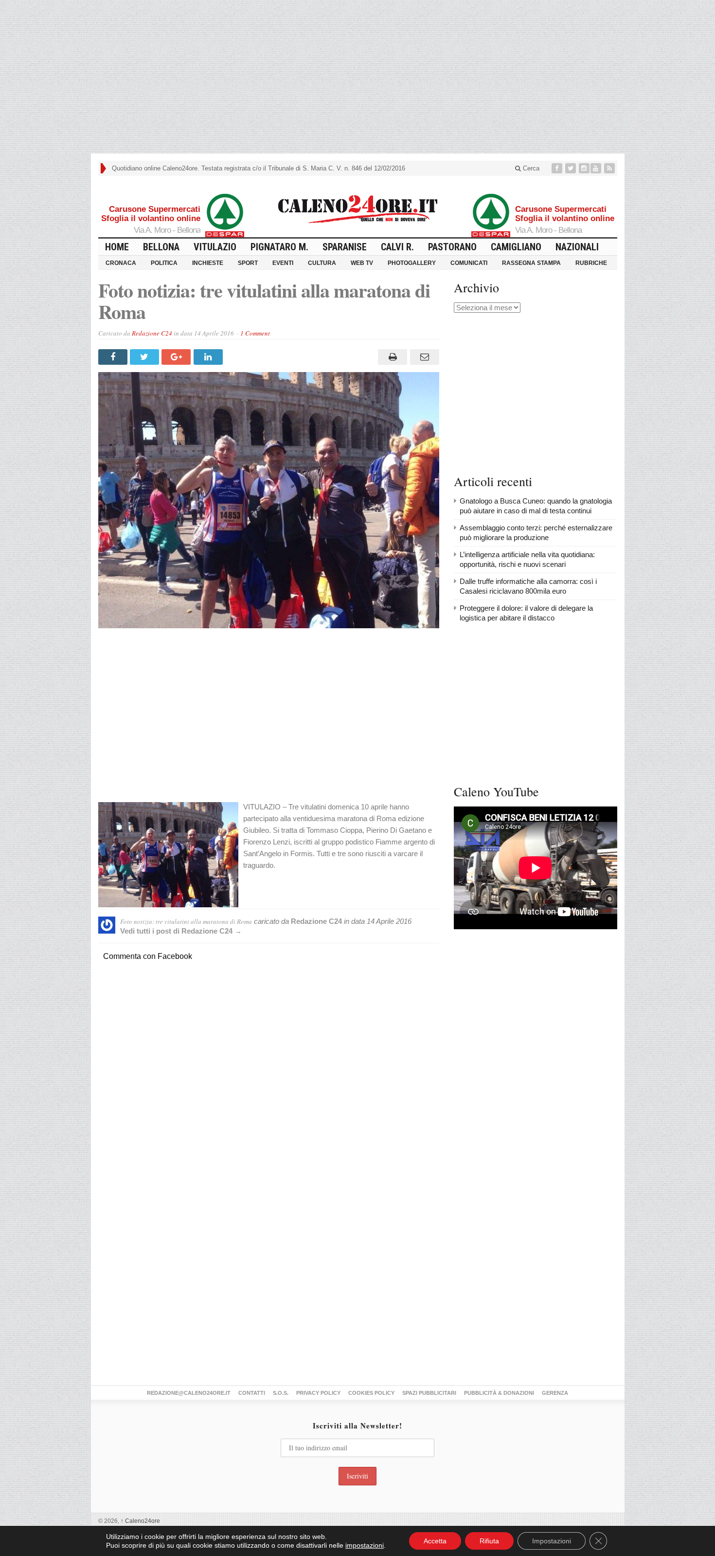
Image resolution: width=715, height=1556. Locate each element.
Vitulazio (215, 247)
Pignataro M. (279, 247)
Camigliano (516, 247)
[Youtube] (597, 168)
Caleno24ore (140, 1521)
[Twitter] (571, 168)
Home (117, 247)
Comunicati (468, 263)
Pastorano (452, 247)
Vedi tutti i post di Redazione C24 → (181, 931)
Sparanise (344, 247)
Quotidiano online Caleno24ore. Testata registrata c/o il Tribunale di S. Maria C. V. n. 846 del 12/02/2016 (258, 168)
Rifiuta (489, 1541)
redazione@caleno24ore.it (189, 1393)
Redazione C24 (152, 333)
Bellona (161, 247)
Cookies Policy (371, 1393)
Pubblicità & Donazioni (499, 1393)
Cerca (530, 168)
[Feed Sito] (610, 168)
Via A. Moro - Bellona (167, 230)
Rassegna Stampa (531, 263)
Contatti (251, 1393)
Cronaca (121, 263)
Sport (248, 263)
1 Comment (255, 333)
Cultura (322, 263)
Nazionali (577, 247)
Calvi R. (397, 247)
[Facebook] (558, 168)
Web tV (362, 263)
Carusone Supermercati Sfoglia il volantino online (150, 214)
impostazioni (364, 1545)
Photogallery (412, 263)
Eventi (282, 263)
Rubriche (591, 263)
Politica (164, 263)
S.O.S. (280, 1393)
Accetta (435, 1541)
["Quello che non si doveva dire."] (357, 204)
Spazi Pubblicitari (429, 1393)
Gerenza (555, 1393)
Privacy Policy (318, 1393)
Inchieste (207, 263)
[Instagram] (584, 168)
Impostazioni (551, 1541)
